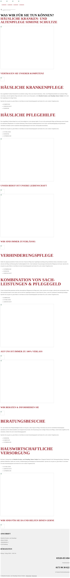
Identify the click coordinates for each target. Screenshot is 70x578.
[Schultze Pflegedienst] (12, 4)
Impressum (34, 575)
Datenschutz (28, 575)
